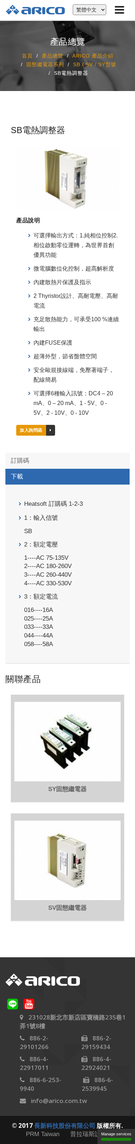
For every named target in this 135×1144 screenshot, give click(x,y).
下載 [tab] (17, 476)
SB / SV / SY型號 (94, 65)
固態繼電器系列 (45, 65)
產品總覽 (52, 56)
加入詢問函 (31, 430)
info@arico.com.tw (59, 1101)
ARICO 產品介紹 (92, 56)
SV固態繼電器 (67, 907)
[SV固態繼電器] (67, 860)
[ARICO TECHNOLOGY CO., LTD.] (38, 9)
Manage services (116, 1134)
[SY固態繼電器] (67, 741)
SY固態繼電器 (67, 789)
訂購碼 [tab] (20, 460)
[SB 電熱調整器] (67, 178)
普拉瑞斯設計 (88, 1134)
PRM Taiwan (42, 1134)
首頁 (27, 56)
